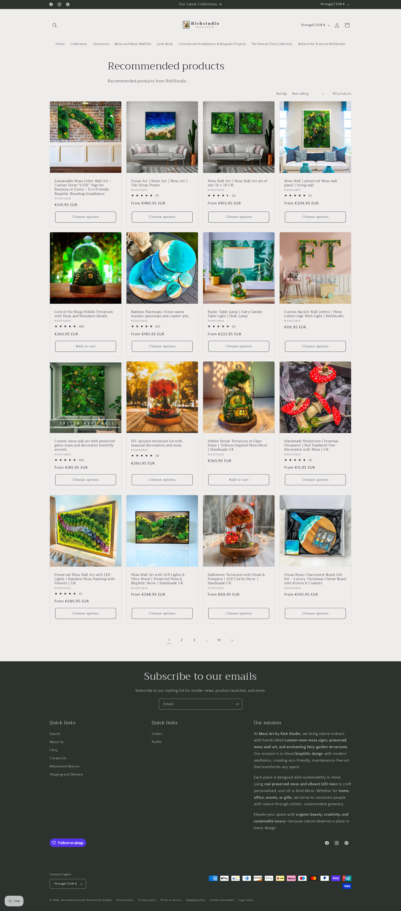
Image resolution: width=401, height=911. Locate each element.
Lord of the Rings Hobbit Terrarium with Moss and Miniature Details (84, 314)
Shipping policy (195, 900)
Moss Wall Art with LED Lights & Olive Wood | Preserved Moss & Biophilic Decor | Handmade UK (157, 579)
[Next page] (232, 640)
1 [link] (169, 640)
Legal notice (246, 900)
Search (55, 734)
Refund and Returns (65, 766)
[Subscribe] (237, 704)
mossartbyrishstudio (73, 900)
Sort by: (282, 94)
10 (219, 640)
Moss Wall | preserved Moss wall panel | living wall (310, 183)
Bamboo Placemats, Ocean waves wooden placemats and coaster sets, (160, 314)
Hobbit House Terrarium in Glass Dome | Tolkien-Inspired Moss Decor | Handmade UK (237, 445)
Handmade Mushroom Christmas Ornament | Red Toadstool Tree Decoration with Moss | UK (311, 445)
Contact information (222, 900)
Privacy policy (147, 900)
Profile (156, 742)
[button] (55, 25)
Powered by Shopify (99, 900)
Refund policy (125, 900)
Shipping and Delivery (66, 774)
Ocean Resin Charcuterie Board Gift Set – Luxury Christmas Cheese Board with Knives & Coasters (315, 579)
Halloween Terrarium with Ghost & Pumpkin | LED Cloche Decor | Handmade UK (236, 579)
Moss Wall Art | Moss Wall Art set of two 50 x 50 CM (237, 183)
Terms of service (171, 900)
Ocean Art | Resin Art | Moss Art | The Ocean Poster (159, 183)
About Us (57, 742)
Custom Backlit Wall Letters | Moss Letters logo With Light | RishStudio (314, 314)
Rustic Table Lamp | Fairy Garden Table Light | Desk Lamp (235, 314)
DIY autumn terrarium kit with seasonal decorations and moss (156, 443)
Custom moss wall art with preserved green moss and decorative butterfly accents (85, 445)
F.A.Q (54, 750)
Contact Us (58, 758)
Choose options (85, 217)
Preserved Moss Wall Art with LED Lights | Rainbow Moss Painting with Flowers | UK (85, 579)
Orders (157, 734)
